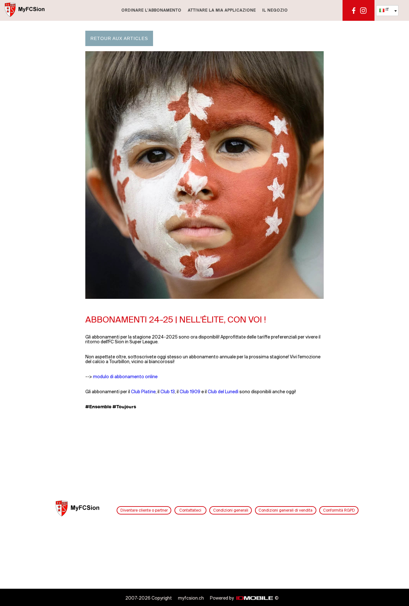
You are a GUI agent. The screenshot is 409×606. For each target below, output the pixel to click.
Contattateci (190, 510)
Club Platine (143, 392)
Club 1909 (190, 392)
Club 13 (167, 392)
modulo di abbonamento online (125, 377)
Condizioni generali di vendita (286, 510)
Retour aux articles (119, 38)
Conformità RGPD (339, 510)
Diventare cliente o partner (144, 510)
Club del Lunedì (223, 392)
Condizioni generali (230, 510)
